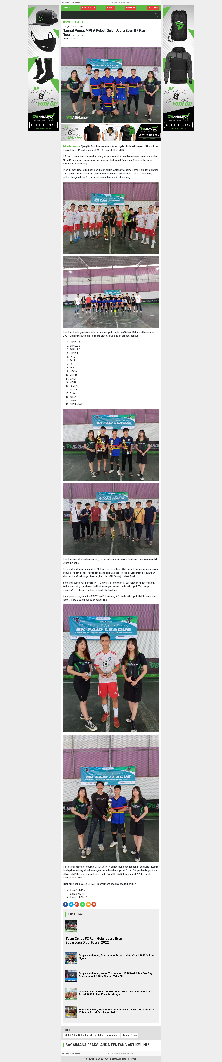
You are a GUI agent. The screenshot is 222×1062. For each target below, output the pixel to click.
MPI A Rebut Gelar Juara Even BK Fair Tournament (91, 1035)
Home (67, 8)
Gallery (130, 8)
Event (110, 8)
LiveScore (152, 8)
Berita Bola (88, 8)
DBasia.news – (72, 146)
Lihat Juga (75, 914)
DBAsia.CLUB (127, 2)
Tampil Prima (130, 1035)
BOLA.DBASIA (114, 2)
